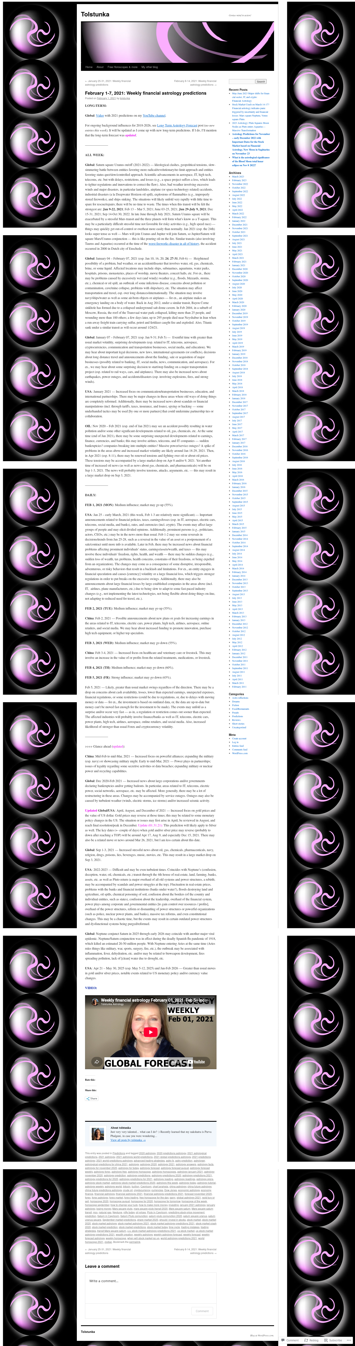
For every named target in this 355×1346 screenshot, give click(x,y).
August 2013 (238, 594)
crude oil (128, 1190)
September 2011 (240, 668)
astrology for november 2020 (101, 1168)
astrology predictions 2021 (197, 1175)
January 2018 (238, 398)
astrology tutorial (206, 1182)
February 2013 (239, 616)
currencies (157, 1190)
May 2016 (237, 472)
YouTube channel (154, 115)
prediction (90, 1216)
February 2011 (239, 686)
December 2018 (240, 357)
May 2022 (237, 206)
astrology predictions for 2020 (101, 1179)
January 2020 (238, 309)
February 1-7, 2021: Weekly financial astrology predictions (145, 93)
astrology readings (184, 1179)
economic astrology (189, 1190)
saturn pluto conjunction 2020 (165, 1216)
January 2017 (238, 442)
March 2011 (238, 683)
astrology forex (102, 1171)
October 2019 (239, 320)
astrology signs (204, 1179)
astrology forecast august (175, 1168)
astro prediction (183, 1160)
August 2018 (238, 372)
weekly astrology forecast (168, 1234)
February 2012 (239, 649)
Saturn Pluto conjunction (134, 1216)
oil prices (141, 1212)
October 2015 (239, 498)
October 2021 (239, 232)
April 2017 (237, 431)
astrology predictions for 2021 (135, 1179)
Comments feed (239, 749)
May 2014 (237, 561)
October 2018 (239, 365)
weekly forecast (192, 1234)
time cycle (174, 1227)
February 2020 (239, 305)
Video (100, 115)
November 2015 (240, 494)
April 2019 (237, 342)
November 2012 (240, 627)
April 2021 (237, 254)
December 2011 (240, 657)
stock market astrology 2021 (133, 1223)
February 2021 (239, 261)
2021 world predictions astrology (114, 1160)
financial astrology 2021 (129, 1193)
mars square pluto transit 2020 (151, 1208)
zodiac (108, 1242)
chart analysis (160, 1186)
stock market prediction (105, 1227)
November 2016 (240, 450)
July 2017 (237, 420)
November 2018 (240, 361)
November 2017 (240, 405)
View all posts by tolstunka (128, 1140)
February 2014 (239, 572)
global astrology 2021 (189, 1197)
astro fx (170, 1160)
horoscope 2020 (99, 1201)
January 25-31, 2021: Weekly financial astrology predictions (108, 82)
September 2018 (240, 368)
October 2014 (239, 542)
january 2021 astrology (192, 1205)
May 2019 (237, 339)
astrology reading (163, 1179)
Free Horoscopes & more (122, 67)
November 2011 (240, 660)
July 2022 (237, 198)
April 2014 (237, 564)
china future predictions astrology (103, 1190)
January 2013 (238, 620)
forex (88, 1197)
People (235, 712)
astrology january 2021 (190, 1171)
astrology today (187, 1182)
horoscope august (120, 1201)
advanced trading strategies (149, 1160)
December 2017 (240, 402)
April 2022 (237, 209)
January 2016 (238, 487)
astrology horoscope (139, 1171)
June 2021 (237, 246)
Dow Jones (170, 1190)
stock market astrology (104, 1223)
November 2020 (240, 272)
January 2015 (238, 531)
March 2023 (238, 176)
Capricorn (146, 1186)
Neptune (117, 1212)
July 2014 (237, 553)
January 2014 (238, 575)
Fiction (235, 705)
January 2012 (238, 653)
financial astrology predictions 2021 (163, 1193)
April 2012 (237, 646)
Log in (235, 742)
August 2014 (238, 549)
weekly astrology (143, 1234)
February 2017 (239, 439)
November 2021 (240, 228)
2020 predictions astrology (171, 1153)
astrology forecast (150, 1168)
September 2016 (240, 457)
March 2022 (238, 213)
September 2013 (240, 590)
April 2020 (237, 298)
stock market (194, 1219)
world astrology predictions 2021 (179, 1238)
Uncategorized (239, 727)
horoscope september (97, 1205)
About (100, 67)
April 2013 (237, 609)
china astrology (177, 1186)
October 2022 (239, 187)
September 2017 (240, 413)
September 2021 (240, 235)
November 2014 (240, 538)
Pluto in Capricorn (157, 1212)
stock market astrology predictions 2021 (172, 1223)
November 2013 (240, 583)
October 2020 (239, 276)
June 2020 (237, 291)
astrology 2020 (148, 1164)
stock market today (157, 1227)
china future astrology (199, 1186)
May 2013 (237, 605)
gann (172, 1197)
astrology (134, 1164)
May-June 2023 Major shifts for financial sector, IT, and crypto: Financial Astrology (251, 97)
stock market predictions (132, 1227)
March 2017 (238, 435)
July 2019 (237, 331)
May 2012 (237, 642)
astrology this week (167, 1182)
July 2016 (237, 464)
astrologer (199, 1160)
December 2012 (240, 623)
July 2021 (237, 243)
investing (174, 1205)
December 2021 (240, 224)
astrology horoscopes (164, 1171)
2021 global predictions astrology (172, 1156)
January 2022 (238, 220)
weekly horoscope (116, 1238)
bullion (135, 1186)
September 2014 (240, 546)
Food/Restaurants (240, 708)
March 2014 (238, 568)
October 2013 (239, 586)
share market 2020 (147, 1219)
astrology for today (128, 1168)
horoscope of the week (194, 1201)
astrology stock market (97, 1182)
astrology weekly (94, 1186)
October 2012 (239, 631)
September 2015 (240, 501)
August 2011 (238, 671)
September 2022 (240, 191)
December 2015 (240, 490)
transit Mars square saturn (111, 1230)
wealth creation (124, 1234)
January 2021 (238, 265)
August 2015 (238, 505)
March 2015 (238, 524)
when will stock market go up (143, 1238)
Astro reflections (240, 697)
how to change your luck (124, 1205)
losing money (103, 1208)
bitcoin (126, 1186)
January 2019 (238, 353)
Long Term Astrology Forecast (177, 125)
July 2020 (237, 287)
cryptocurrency (142, 1190)
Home (88, 67)
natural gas (105, 1212)
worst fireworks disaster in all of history (174, 243)
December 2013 (240, 579)
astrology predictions (138, 1175)
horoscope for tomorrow (167, 1201)
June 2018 (237, 379)
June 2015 (237, 512)
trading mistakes (190, 1227)
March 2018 (238, 390)
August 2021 (238, 239)
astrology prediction (115, 1175)
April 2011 (237, 679)
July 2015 (237, 509)
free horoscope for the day (153, 1197)
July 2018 (237, 376)
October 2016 (239, 453)
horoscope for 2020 (142, 1201)
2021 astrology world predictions (134, 1156)
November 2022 (240, 183)
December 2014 (240, 535)
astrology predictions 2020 (166, 1175)
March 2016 (238, 479)
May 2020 (237, 294)
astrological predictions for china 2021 (106, 1164)
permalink (134, 1242)
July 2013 (237, 597)
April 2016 (237, 475)
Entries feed (238, 745)
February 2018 (239, 394)
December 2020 (240, 268)
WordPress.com (240, 753)
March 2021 (238, 257)
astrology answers (186, 1164)
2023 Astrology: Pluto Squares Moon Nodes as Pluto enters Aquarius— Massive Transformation (250, 126)
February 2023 (239, 180)
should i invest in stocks (172, 1219)
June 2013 (237, 601)
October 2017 (239, 409)
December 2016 (240, 446)
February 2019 (239, 350)
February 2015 (239, 527)
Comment (202, 1311)
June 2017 (237, 424)
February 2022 (239, 217)
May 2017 (237, 427)
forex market (116, 1197)
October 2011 (239, 664)
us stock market (186, 1230)
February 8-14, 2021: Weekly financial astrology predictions (195, 82)
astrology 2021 (166, 1164)
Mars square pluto (122, 1208)
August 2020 (238, 283)
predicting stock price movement (186, 1212)
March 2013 (238, 612)
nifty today (129, 1212)
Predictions (119, 1153)
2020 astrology (147, 1153)
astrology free (119, 1171)
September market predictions (119, 1219)
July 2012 (237, 638)
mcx (95, 1212)
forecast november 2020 (198, 1193)
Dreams (236, 701)
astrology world (113, 1186)
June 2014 (237, 557)
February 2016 (239, 483)
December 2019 (240, 313)
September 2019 (240, 324)
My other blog (150, 67)
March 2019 (238, 346)
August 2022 (238, 195)
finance (89, 1193)
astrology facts (205, 1164)
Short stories (238, 723)
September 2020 (240, 280)
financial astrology (105, 1193)
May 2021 (237, 250)
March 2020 (238, 302)
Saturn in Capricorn (108, 1216)
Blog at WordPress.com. (262, 1335)
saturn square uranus (195, 1216)
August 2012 (238, 634)
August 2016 (238, 461)
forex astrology (100, 1197)
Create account (239, 738)
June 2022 (237, 202)
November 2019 (240, 317)
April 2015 (237, 520)
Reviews (236, 719)
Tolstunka (95, 13)
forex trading (131, 1197)
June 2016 (237, 468)
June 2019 (237, 335)
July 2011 (237, 675)
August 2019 (238, 328)
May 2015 (237, 516)
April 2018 (237, 387)
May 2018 (237, 383)
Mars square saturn (179, 1208)
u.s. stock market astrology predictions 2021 (151, 1230)
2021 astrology (107, 1156)
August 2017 (238, 416)
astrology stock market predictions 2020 (133, 1182)
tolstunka (125, 98)
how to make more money (153, 1205)
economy (206, 1190)
